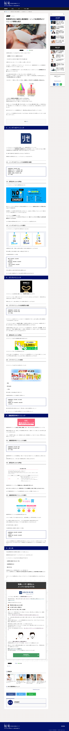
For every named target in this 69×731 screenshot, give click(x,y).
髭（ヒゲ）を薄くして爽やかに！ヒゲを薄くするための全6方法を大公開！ (60, 41)
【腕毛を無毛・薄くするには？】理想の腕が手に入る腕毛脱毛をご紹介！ (21, 682)
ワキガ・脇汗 (26, 8)
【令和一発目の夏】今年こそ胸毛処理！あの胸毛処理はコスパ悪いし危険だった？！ (41, 682)
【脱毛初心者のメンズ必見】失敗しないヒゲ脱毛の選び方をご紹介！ (60, 56)
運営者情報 (63, 726)
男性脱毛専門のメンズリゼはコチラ (26, 655)
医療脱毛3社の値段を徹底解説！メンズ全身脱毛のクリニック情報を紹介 (21, 11)
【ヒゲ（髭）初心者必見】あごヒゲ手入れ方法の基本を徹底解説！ (60, 27)
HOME (6, 11)
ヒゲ (19, 8)
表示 (27, 121)
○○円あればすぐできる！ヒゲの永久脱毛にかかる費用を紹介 (60, 64)
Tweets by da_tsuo (36, 689)
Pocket (28, 50)
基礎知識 (5, 8)
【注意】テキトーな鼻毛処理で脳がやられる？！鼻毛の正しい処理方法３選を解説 (31, 682)
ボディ (13, 8)
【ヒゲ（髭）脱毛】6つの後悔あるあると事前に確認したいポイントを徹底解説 (60, 37)
